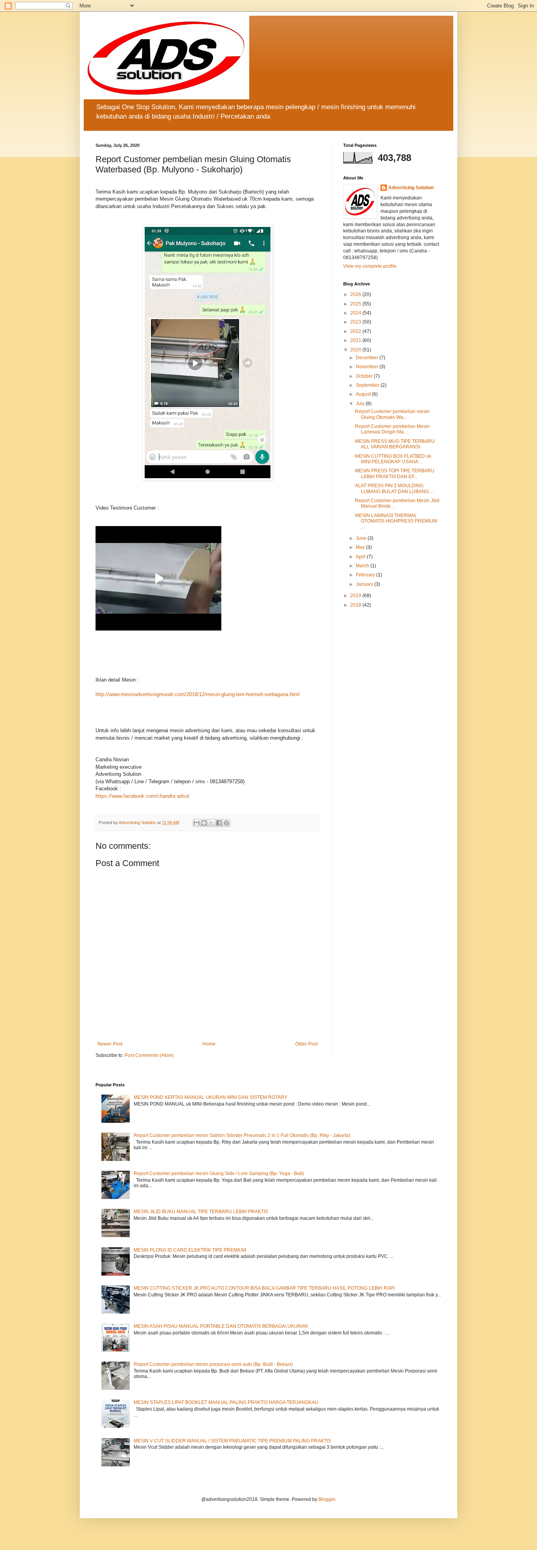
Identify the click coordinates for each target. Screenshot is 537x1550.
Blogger (326, 1499)
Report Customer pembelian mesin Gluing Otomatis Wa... (392, 414)
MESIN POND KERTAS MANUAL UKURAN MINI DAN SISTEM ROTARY (210, 1097)
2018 (356, 605)
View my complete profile (370, 266)
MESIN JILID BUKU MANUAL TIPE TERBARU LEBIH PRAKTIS (201, 1211)
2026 (356, 294)
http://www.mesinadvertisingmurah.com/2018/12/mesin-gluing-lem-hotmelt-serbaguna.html (198, 694)
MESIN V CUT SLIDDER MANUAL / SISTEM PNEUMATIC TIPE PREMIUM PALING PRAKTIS (232, 1441)
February (366, 575)
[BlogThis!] (204, 823)
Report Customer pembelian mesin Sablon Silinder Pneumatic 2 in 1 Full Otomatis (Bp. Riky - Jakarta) (242, 1135)
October (365, 376)
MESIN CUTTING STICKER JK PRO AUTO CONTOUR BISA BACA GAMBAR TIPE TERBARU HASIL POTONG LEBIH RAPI (264, 1288)
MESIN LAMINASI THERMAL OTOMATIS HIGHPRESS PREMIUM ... (396, 521)
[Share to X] (211, 823)
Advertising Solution (411, 187)
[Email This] (196, 823)
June (362, 538)
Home (208, 1044)
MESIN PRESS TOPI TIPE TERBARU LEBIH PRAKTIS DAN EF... (394, 473)
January (365, 584)
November (367, 366)
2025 (356, 304)
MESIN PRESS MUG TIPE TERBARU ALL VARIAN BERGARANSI (395, 444)
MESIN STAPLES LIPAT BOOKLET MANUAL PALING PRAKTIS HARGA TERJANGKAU (226, 1402)
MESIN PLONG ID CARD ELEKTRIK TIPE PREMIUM (190, 1250)
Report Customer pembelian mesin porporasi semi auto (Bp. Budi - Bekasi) (213, 1364)
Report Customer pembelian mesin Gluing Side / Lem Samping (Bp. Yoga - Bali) (219, 1173)
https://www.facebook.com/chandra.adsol (142, 796)
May (361, 547)
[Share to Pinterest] (226, 823)
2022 (356, 331)
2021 (356, 340)
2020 (356, 350)
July (361, 403)
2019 (356, 595)
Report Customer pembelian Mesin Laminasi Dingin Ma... (392, 429)
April (361, 556)
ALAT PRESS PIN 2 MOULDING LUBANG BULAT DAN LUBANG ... (394, 488)
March (363, 565)
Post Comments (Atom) (149, 1055)
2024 (356, 313)
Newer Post (109, 1044)
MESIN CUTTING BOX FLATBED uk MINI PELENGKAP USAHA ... (393, 458)
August (364, 394)
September (368, 385)
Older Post (306, 1044)
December (367, 357)
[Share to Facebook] (219, 823)
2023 (356, 322)
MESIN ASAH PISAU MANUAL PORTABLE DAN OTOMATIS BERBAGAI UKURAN (221, 1326)
